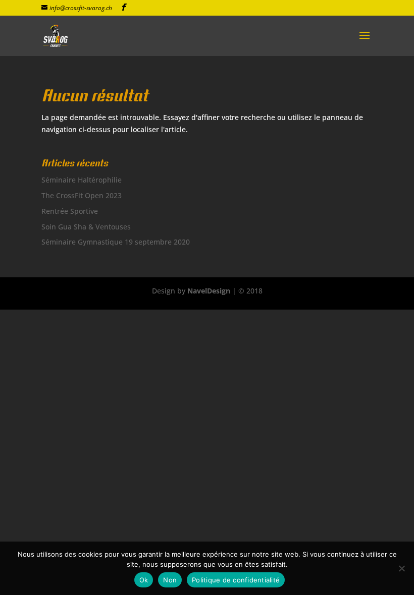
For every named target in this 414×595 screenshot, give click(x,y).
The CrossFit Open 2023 (81, 195)
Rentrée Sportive (69, 211)
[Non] (401, 568)
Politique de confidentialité (236, 580)
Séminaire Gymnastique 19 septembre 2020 (115, 242)
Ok (143, 580)
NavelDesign (208, 290)
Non (170, 580)
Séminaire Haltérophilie (81, 180)
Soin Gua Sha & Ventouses (86, 226)
